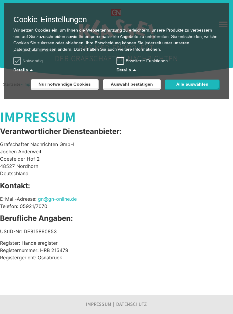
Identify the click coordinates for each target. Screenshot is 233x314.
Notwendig (32, 60)
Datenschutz (131, 304)
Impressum (98, 304)
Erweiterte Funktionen (147, 60)
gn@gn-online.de (57, 199)
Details (20, 69)
